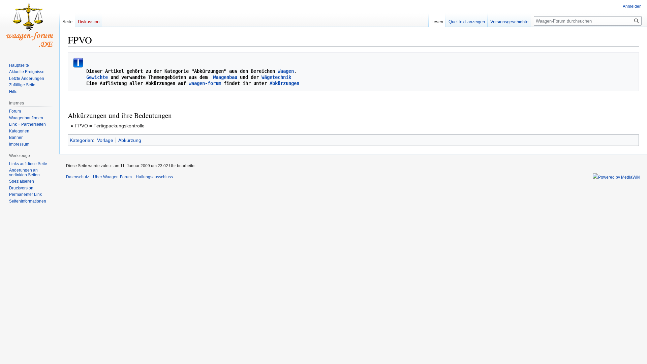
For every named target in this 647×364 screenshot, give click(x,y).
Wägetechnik (276, 77)
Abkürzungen (284, 83)
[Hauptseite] (30, 27)
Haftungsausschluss (154, 177)
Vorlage (105, 140)
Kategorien (81, 140)
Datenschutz (77, 177)
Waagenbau (225, 77)
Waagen (286, 71)
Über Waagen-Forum (112, 177)
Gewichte (97, 77)
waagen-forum (205, 83)
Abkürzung (129, 140)
